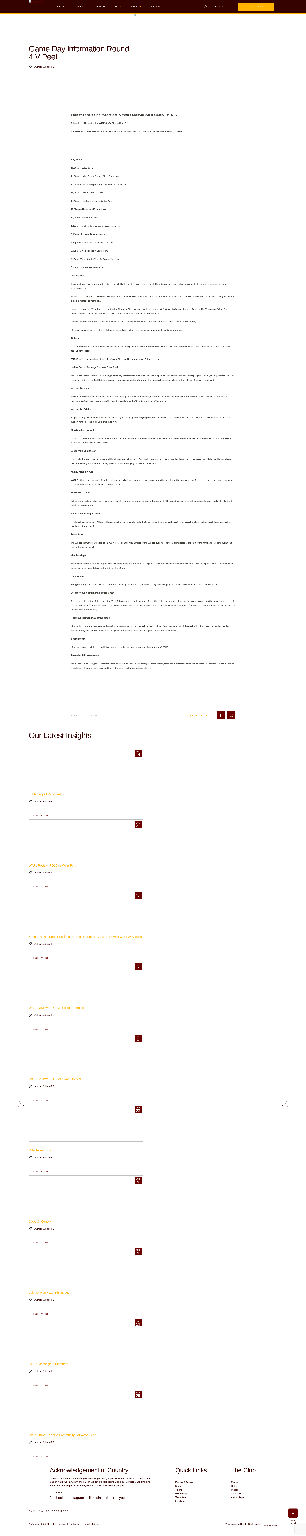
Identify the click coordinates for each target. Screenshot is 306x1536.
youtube (125, 1498)
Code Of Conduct (40, 1221)
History (234, 1486)
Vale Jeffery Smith (41, 1150)
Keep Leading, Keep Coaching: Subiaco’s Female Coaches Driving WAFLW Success (86, 936)
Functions (154, 6)
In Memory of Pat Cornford (47, 794)
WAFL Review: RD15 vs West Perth (53, 865)
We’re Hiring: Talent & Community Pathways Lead (62, 1435)
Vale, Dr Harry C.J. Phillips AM (49, 1292)
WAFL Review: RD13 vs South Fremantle (57, 1008)
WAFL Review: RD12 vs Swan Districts (55, 1079)
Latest (60, 6)
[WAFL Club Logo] (36, 7)
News (178, 1486)
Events (234, 1482)
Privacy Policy (270, 1525)
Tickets (178, 1490)
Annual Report (238, 1497)
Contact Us (236, 1493)
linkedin (95, 1498)
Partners (133, 6)
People (234, 1490)
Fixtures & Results (184, 1482)
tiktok (110, 1498)
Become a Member (256, 7)
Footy (77, 6)
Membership (181, 1493)
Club (115, 6)
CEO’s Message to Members (48, 1364)
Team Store (98, 6)
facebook (57, 1498)
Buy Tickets (224, 7)
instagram (76, 1498)
